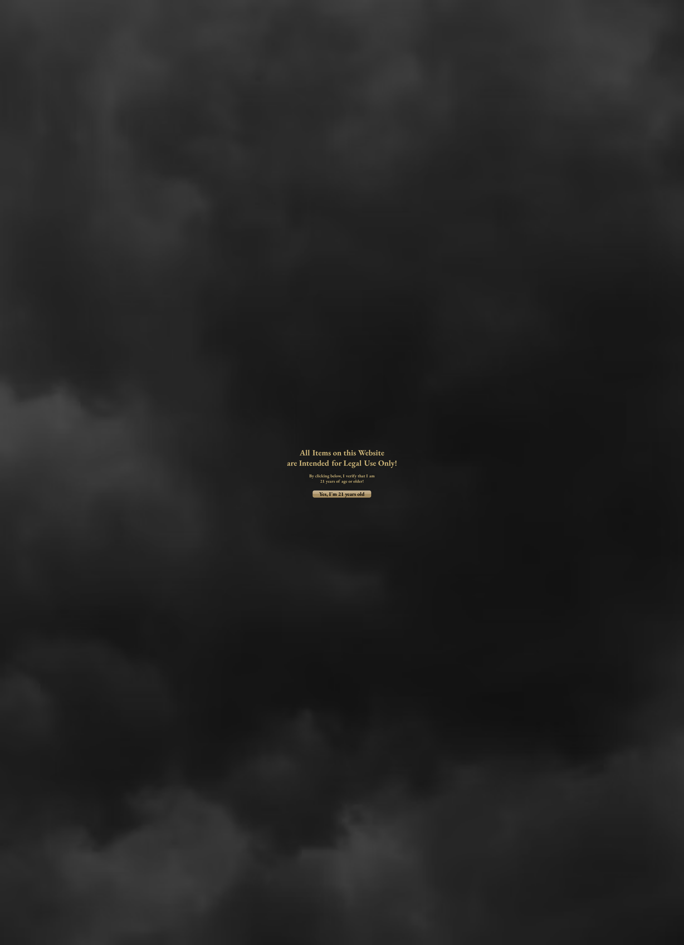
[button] (342, 494)
